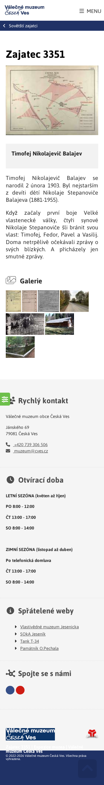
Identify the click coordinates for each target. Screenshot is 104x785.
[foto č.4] (48, 310)
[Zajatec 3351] (52, 100)
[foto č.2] (13, 310)
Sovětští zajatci (23, 26)
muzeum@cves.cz (30, 451)
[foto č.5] (74, 310)
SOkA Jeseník (33, 634)
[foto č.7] (59, 333)
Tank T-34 (29, 641)
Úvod (24, 10)
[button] (90, 11)
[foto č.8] (20, 356)
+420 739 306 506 (30, 444)
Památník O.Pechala (39, 648)
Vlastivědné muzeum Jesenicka (49, 626)
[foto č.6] (25, 333)
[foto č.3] (29, 310)
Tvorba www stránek (92, 734)
